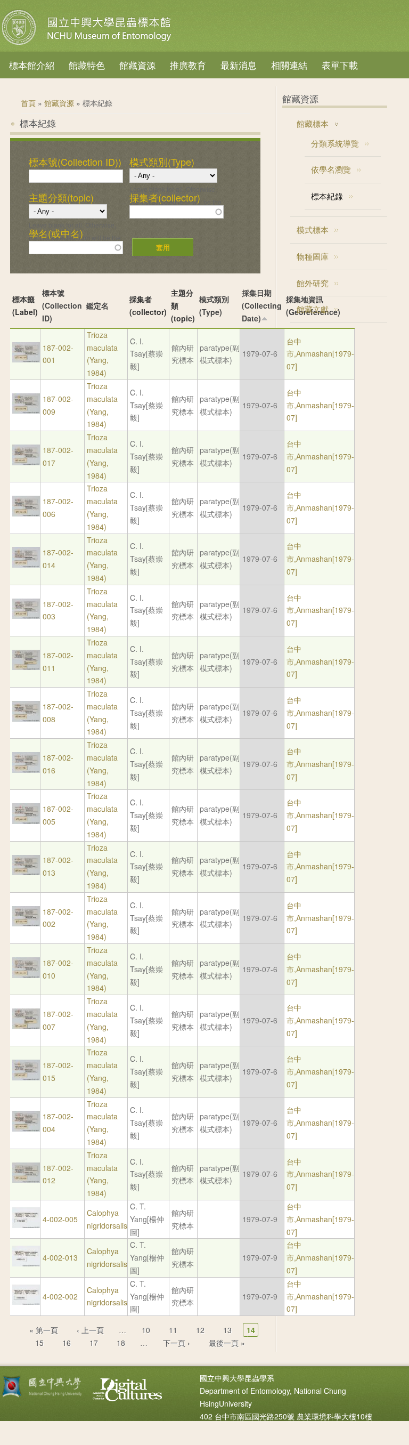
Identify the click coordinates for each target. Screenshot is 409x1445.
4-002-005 (60, 1219)
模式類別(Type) (161, 162)
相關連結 (289, 64)
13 (227, 1330)
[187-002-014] (26, 564)
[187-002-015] (26, 1077)
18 (121, 1342)
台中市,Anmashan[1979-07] (320, 354)
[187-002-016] (26, 769)
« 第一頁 (43, 1330)
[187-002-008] (26, 718)
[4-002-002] (26, 1301)
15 (39, 1342)
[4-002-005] (26, 1225)
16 (66, 1342)
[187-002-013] (26, 872)
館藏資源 (137, 64)
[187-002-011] (26, 666)
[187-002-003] (26, 615)
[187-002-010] (26, 975)
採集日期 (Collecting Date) (262, 305)
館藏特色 (87, 64)
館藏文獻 (313, 308)
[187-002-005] (26, 821)
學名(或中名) (56, 233)
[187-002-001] (26, 359)
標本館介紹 (31, 64)
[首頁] (88, 44)
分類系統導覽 (335, 143)
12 (200, 1330)
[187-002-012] (26, 1179)
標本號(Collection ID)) (75, 162)
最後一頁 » (227, 1342)
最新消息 (238, 64)
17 (93, 1342)
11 (173, 1330)
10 (146, 1330)
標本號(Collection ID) (62, 305)
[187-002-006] (26, 513)
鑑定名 (97, 305)
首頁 (28, 103)
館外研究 (313, 282)
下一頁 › (176, 1342)
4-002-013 (60, 1257)
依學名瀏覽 (331, 169)
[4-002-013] (26, 1263)
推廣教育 (188, 64)
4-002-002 (60, 1296)
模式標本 (313, 229)
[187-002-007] (26, 1026)
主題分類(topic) (61, 197)
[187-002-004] (26, 1128)
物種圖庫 (313, 256)
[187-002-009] (26, 410)
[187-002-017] (26, 462)
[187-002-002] (26, 923)
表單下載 (340, 64)
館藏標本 (313, 123)
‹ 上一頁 (90, 1330)
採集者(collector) (164, 197)
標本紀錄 (327, 195)
